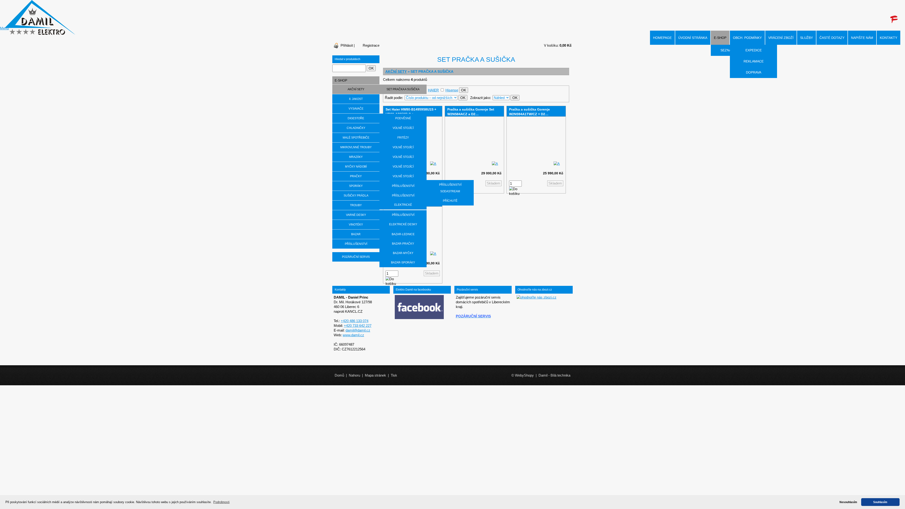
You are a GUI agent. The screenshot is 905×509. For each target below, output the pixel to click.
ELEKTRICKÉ (403, 204)
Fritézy (403, 137)
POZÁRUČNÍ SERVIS (356, 257)
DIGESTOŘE (356, 118)
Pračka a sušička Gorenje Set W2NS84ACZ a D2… (470, 111)
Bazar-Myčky (403, 253)
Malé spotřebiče (356, 137)
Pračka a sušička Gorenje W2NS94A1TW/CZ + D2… (529, 111)
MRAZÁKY (356, 157)
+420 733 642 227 (357, 326)
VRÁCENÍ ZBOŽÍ (781, 38)
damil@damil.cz (358, 330)
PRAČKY (356, 176)
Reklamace (754, 61)
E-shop (720, 38)
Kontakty (888, 38)
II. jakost (356, 99)
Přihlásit (347, 45)
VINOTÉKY (356, 224)
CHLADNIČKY (356, 128)
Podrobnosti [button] (221, 502)
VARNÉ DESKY (356, 215)
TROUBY (356, 205)
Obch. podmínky (747, 38)
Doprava (753, 72)
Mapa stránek (375, 375)
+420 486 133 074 (354, 321)
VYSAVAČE (356, 108)
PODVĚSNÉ (403, 118)
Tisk (394, 375)
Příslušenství (403, 186)
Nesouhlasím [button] (848, 502)
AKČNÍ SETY (396, 72)
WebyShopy (524, 375)
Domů (339, 375)
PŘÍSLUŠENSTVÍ (356, 244)
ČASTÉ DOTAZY (831, 38)
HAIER (433, 90)
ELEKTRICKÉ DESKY (403, 224)
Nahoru (354, 375)
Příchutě (450, 200)
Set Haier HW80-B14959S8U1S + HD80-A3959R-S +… (411, 111)
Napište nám (862, 38)
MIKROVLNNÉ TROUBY (356, 147)
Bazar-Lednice (403, 234)
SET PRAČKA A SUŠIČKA (403, 89)
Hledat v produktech (347, 59)
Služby (806, 38)
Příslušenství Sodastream (450, 188)
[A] (433, 163)
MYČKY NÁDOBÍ (356, 166)
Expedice (753, 50)
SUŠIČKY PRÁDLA (356, 195)
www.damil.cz (353, 335)
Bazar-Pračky (403, 243)
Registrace (371, 45)
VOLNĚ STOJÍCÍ (403, 128)
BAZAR (356, 234)
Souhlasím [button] (880, 502)
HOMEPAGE (662, 38)
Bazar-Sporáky (403, 262)
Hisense (451, 90)
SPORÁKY (356, 186)
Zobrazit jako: (480, 98)
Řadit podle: (394, 98)
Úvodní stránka (692, 38)
